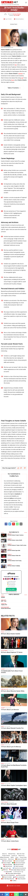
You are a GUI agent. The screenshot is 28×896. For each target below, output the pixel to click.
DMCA (12, 857)
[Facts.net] (9, 2)
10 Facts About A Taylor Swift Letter (16, 545)
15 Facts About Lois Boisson (10, 709)
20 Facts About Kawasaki (9, 804)
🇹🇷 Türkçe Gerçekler (20, 878)
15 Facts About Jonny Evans (10, 841)
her (16, 65)
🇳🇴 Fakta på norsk (7, 866)
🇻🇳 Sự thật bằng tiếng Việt (7, 878)
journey (21, 73)
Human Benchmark (6, 608)
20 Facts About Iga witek (13, 550)
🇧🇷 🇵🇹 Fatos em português (18, 862)
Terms (16, 857)
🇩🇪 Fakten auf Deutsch (21, 859)
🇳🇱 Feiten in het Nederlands (8, 875)
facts (12, 80)
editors (12, 498)
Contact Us (14, 855)
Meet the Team (20, 853)
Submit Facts (3, 859)
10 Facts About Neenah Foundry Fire (12, 728)
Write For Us (21, 855)
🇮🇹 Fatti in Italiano (6, 862)
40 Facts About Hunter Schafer (10, 634)
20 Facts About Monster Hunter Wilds (12, 691)
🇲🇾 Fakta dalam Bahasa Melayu (13, 873)
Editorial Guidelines (19, 19)
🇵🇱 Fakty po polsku (20, 875)
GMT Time (3, 601)
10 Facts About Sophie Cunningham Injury (14, 785)
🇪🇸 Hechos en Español (19, 861)
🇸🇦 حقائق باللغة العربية (6, 868)
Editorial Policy (11, 853)
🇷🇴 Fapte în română (7, 877)
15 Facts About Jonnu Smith (14, 540)
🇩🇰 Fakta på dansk (7, 864)
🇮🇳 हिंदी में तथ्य (5, 870)
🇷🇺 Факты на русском (18, 877)
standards (17, 494)
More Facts (11, 859)
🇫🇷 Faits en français (7, 861)
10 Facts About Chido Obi (13, 555)
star (22, 78)
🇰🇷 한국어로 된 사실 (18, 871)
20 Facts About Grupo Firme (9, 822)
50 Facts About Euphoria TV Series (11, 652)
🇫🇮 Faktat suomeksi (18, 866)
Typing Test (4, 604)
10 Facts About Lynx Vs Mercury (11, 746)
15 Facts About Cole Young (14, 560)
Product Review (6, 855)
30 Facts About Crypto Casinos (15, 535)
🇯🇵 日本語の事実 (8, 871)
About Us (4, 853)
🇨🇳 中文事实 (13, 880)
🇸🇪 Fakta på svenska (19, 864)
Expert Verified (8, 19)
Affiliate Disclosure (4, 857)
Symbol (3, 597)
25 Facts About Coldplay (13, 565)
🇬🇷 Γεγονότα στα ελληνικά (19, 868)
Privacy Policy (23, 857)
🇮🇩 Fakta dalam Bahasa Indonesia (17, 870)
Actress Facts (13, 24)
